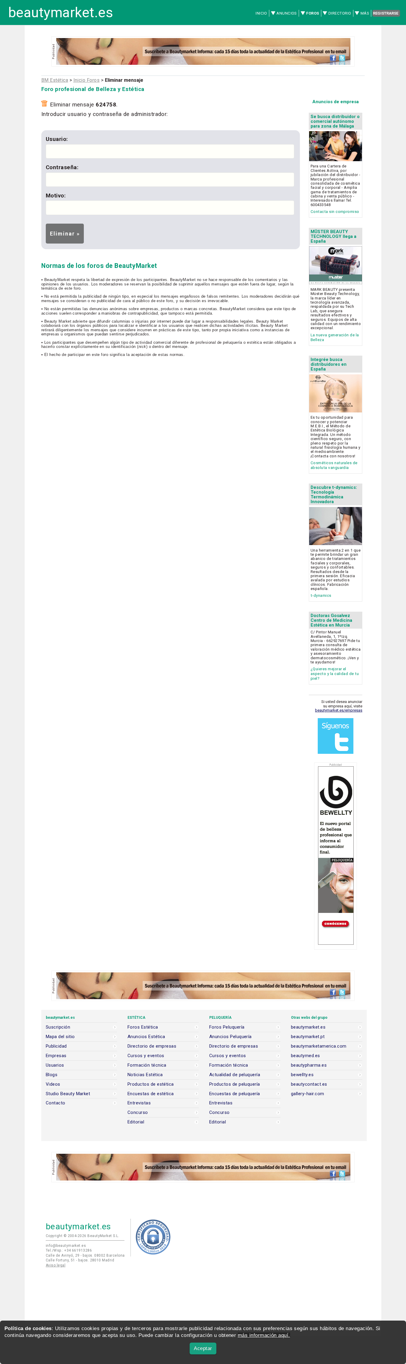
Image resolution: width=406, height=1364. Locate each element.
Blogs (51, 1075)
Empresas (56, 1056)
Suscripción (58, 1027)
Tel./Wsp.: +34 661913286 (69, 1250)
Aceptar (203, 1348)
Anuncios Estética (146, 1037)
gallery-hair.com (307, 1094)
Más (365, 13)
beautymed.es (305, 1056)
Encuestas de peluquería (234, 1094)
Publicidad (56, 1046)
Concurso (138, 1112)
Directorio (339, 13)
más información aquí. (264, 1335)
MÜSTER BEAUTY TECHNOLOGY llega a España (333, 236)
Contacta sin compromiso (335, 211)
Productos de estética (151, 1084)
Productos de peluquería (234, 1084)
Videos (53, 1084)
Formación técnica (147, 1065)
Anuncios (286, 13)
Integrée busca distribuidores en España (329, 364)
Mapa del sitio (60, 1037)
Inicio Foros (86, 80)
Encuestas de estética (151, 1094)
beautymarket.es (60, 12)
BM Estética (54, 80)
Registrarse (385, 13)
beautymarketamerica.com (319, 1046)
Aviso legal (55, 1265)
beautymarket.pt (308, 1037)
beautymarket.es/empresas (338, 710)
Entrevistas (139, 1103)
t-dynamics (321, 595)
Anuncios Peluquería (230, 1037)
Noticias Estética (145, 1075)
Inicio (261, 13)
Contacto (55, 1103)
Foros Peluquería (226, 1027)
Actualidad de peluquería (234, 1075)
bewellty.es (302, 1075)
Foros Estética (143, 1027)
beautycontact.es (309, 1084)
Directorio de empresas (152, 1046)
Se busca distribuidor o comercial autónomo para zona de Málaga (335, 121)
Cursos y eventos (146, 1056)
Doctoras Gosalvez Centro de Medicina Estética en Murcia (331, 620)
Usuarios (55, 1065)
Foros (312, 13)
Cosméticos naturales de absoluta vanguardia (334, 465)
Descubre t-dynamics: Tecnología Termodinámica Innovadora (334, 494)
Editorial (136, 1122)
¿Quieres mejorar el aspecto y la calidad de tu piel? (335, 674)
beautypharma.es (309, 1065)
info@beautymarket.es (66, 1246)
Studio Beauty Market (68, 1094)
